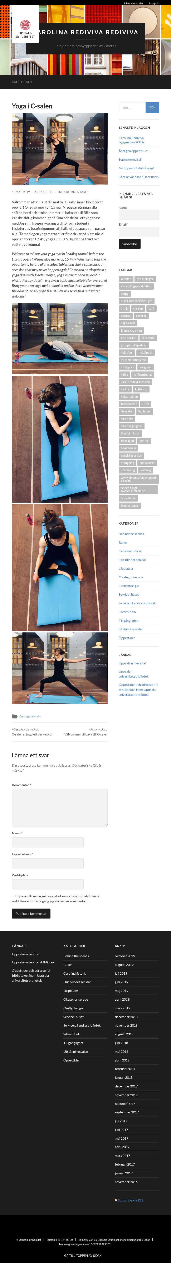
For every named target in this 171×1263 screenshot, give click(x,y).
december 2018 (126, 1017)
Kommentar (21, 785)
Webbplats (20, 875)
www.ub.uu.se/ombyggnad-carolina (139, 479)
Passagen (127, 441)
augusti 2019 (124, 965)
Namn (17, 833)
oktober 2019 (125, 956)
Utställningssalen (131, 629)
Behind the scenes (131, 534)
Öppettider (127, 638)
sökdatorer (147, 463)
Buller (123, 542)
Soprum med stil (130, 159)
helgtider (127, 352)
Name (123, 207)
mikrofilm (127, 419)
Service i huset (129, 594)
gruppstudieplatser (134, 345)
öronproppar (129, 505)
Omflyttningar (130, 433)
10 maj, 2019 (21, 192)
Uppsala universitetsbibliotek (33, 962)
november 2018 (126, 1025)
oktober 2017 (125, 1104)
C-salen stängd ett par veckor (32, 732)
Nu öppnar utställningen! (136, 168)
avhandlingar (145, 279)
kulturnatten (129, 396)
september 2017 (127, 1112)
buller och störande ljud (136, 301)
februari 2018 (125, 1069)
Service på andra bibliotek (137, 603)
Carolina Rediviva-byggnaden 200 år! (132, 140)
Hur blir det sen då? (132, 560)
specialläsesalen (131, 455)
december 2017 (126, 1086)
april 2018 (122, 1060)
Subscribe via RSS (130, 1200)
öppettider (128, 498)
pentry (144, 441)
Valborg (146, 470)
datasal (125, 315)
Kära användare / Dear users (139, 177)
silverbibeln (128, 448)
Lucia (145, 404)
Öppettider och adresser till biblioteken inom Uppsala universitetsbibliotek (138, 689)
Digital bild (128, 323)
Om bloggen (22, 82)
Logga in (154, 3)
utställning (128, 470)
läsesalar (126, 411)
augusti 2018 (124, 1034)
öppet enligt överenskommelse (133, 489)
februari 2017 (125, 1164)
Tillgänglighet (129, 620)
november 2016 (126, 1182)
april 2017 (122, 1147)
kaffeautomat (143, 374)
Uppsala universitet (132, 663)
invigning (145, 367)
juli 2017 (121, 1121)
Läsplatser (126, 568)
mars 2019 (122, 1008)
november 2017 (126, 1095)
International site (133, 3)
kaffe (124, 374)
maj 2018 (121, 1051)
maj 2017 (121, 1138)
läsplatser (144, 411)
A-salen (126, 279)
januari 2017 (124, 1173)
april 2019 (122, 999)
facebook (148, 337)
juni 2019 (121, 982)
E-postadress (22, 854)
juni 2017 (121, 1129)
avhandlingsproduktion (136, 286)
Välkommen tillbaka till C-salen (86, 732)
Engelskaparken (131, 330)
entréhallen (128, 337)
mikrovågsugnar (131, 426)
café (151, 308)
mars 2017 (122, 1155)
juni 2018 (121, 1043)
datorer (141, 315)
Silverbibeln (127, 612)
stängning (127, 463)
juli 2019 (121, 973)
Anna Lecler (44, 192)
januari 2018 (124, 1077)
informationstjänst (133, 360)
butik (124, 308)
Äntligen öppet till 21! (134, 151)
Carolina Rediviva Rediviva (85, 32)
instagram (127, 367)
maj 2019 (121, 990)
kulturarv (141, 389)
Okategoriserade (29, 716)
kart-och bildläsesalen (135, 382)
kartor (125, 389)
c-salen (138, 308)
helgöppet (145, 352)
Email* (123, 224)
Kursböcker (129, 404)
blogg (124, 293)
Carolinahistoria (130, 551)
